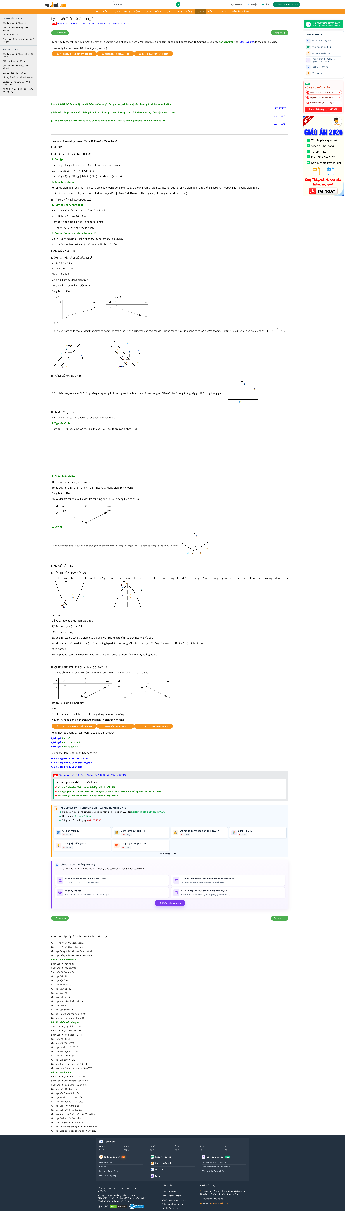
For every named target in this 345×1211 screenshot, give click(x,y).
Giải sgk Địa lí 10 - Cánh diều (65, 1105)
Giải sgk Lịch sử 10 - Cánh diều (66, 1109)
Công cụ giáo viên (286, 4)
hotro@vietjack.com (218, 1203)
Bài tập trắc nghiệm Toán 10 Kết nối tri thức (17, 83)
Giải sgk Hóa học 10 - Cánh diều (67, 1097)
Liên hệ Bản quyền (170, 1208)
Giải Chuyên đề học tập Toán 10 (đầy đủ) (17, 28)
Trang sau (279, 32)
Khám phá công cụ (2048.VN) (323, 109)
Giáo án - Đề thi (240, 11)
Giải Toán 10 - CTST (60, 1038)
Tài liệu (254, 4)
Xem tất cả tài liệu (168, 854)
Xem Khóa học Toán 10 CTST (155, 54)
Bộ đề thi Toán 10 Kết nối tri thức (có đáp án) (18, 90)
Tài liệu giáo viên (114, 1157)
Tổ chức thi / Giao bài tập (213, 1171)
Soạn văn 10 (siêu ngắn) (63, 972)
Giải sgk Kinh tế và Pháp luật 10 (67, 1001)
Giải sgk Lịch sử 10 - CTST (63, 1059)
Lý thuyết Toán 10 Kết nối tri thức (18, 77)
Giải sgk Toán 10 (59, 976)
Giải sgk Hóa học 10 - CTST (64, 1047)
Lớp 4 (137, 11)
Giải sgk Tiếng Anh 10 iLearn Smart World (72, 951)
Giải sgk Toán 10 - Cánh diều (65, 1089)
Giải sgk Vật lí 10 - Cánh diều (65, 1093)
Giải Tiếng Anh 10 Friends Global (67, 947)
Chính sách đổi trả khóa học (174, 1199)
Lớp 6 (158, 11)
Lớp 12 (223, 11)
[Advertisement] (170, 79)
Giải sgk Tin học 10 (60, 1005)
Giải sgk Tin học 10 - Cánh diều (66, 1118)
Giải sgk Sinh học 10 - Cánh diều (67, 1101)
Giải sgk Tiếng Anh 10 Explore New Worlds (72, 955)
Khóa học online (163, 1157)
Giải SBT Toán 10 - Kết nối (14, 72)
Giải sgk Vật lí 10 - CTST (62, 1043)
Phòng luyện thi (163, 1163)
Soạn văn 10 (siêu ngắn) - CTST (66, 1034)
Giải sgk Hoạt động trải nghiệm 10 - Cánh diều (74, 1126)
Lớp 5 (148, 11)
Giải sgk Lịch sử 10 (60, 997)
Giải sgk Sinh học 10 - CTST (64, 1051)
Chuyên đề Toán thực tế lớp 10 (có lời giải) (18, 40)
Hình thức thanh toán (172, 1195)
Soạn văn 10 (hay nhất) (62, 963)
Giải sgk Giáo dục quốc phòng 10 (67, 1018)
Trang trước (60, 32)
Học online (236, 4)
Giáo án (102, 1166)
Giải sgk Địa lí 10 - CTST (62, 1055)
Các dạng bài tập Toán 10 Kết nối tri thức (18, 55)
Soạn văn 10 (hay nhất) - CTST (66, 1026)
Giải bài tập (109, 1141)
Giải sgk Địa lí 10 (59, 992)
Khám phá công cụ (171, 903)
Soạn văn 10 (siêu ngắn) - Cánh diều (69, 1084)
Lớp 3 (127, 11)
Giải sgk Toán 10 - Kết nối (14, 61)
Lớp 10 (200, 11)
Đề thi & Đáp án (106, 1162)
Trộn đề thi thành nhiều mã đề (216, 1166)
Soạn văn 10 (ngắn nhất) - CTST (66, 1030)
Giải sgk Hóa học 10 (61, 984)
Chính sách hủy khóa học (173, 1204)
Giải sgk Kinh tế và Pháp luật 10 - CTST (70, 1063)
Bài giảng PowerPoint (108, 1171)
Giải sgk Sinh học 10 (61, 988)
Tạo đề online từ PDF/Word (214, 1162)
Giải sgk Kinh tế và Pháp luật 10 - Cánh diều (73, 1114)
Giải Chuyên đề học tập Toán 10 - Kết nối (18, 67)
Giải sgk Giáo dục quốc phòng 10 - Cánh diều (73, 1130)
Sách (267, 4)
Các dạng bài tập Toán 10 (14, 23)
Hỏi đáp (159, 1169)
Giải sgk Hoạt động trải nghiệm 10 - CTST (71, 1068)
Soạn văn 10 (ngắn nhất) (63, 967)
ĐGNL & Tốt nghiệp (108, 1175)
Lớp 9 (189, 11)
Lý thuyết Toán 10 (11, 34)
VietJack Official (83, 816)
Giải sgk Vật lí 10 (59, 980)
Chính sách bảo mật (171, 1191)
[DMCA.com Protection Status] (118, 1206)
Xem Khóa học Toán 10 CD (117, 54)
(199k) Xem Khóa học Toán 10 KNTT (76, 54)
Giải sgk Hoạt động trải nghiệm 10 (68, 1013)
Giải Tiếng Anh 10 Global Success (67, 942)
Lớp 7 (168, 11)
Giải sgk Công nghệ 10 (62, 1009)
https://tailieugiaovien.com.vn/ (148, 811)
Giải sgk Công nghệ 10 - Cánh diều (68, 1122)
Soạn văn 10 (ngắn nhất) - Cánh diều (69, 1080)
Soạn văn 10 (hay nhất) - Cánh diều (68, 1076)
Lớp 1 (106, 11)
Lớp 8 (179, 11)
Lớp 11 (211, 11)
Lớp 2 (117, 11)
